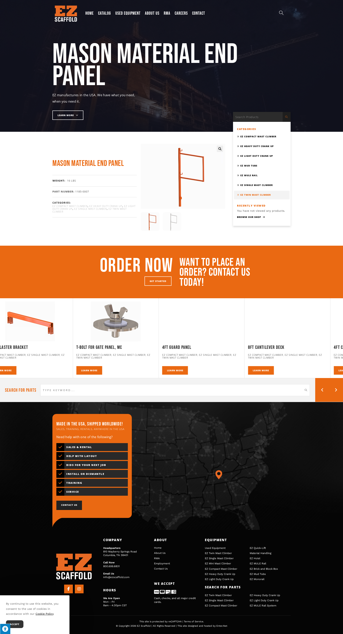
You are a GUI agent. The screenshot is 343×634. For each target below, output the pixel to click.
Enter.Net (221, 625)
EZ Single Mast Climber (90, 209)
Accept (14, 624)
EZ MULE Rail (249, 175)
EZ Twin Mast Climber (255, 194)
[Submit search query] (287, 117)
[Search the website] (262, 116)
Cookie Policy (44, 613)
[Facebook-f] (68, 589)
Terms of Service (193, 621)
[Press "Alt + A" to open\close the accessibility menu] (5, 629)
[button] (220, 149)
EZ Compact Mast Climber (70, 206)
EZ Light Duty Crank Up (256, 155)
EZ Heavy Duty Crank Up (105, 206)
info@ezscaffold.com (116, 577)
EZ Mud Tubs (248, 165)
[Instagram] (79, 589)
